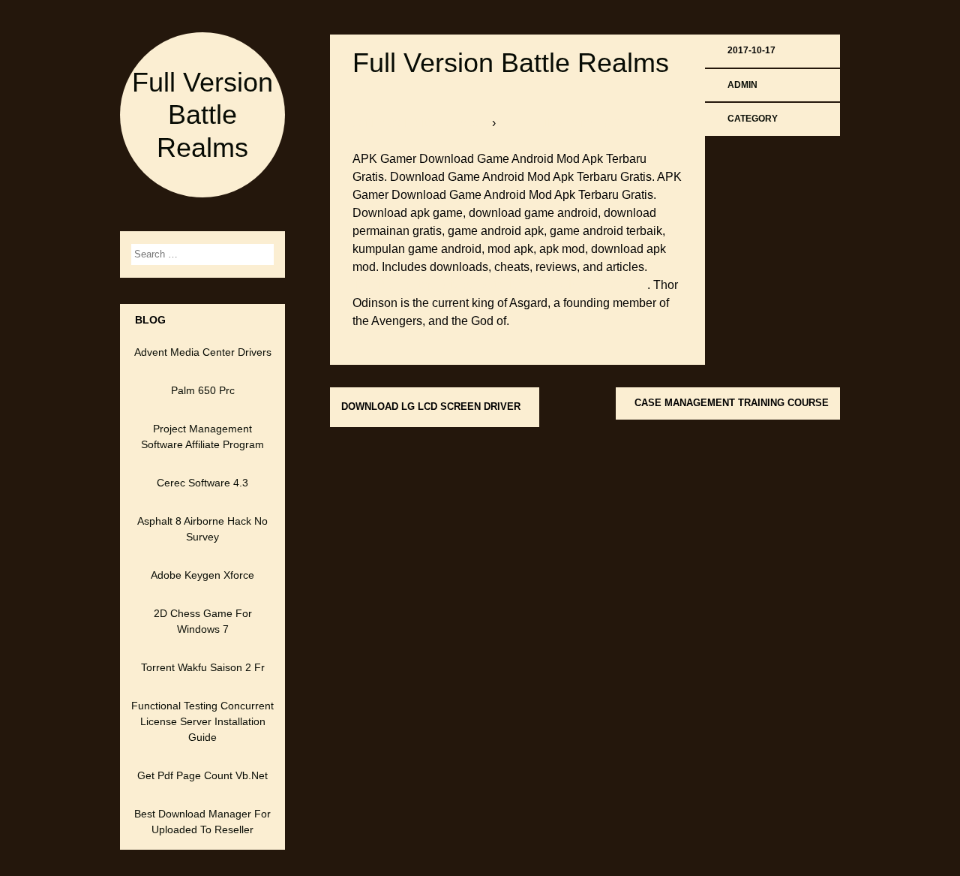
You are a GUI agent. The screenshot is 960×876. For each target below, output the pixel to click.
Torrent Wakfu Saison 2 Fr (203, 667)
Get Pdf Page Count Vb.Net (202, 775)
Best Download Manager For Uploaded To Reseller (202, 821)
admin (743, 85)
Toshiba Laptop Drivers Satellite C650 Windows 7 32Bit (499, 284)
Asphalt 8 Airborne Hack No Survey (202, 529)
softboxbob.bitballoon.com (422, 122)
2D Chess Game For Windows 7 (203, 621)
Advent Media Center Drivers (203, 352)
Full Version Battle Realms (202, 114)
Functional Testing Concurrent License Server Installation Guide (202, 721)
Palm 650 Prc (203, 390)
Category (753, 118)
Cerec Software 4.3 (202, 483)
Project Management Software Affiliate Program (202, 436)
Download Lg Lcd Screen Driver (430, 406)
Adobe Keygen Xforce (202, 575)
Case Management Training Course (731, 402)
